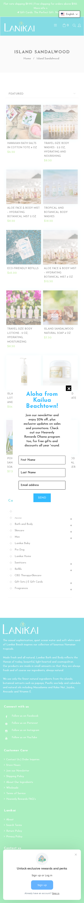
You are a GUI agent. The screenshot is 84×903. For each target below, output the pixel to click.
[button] (69, 14)
